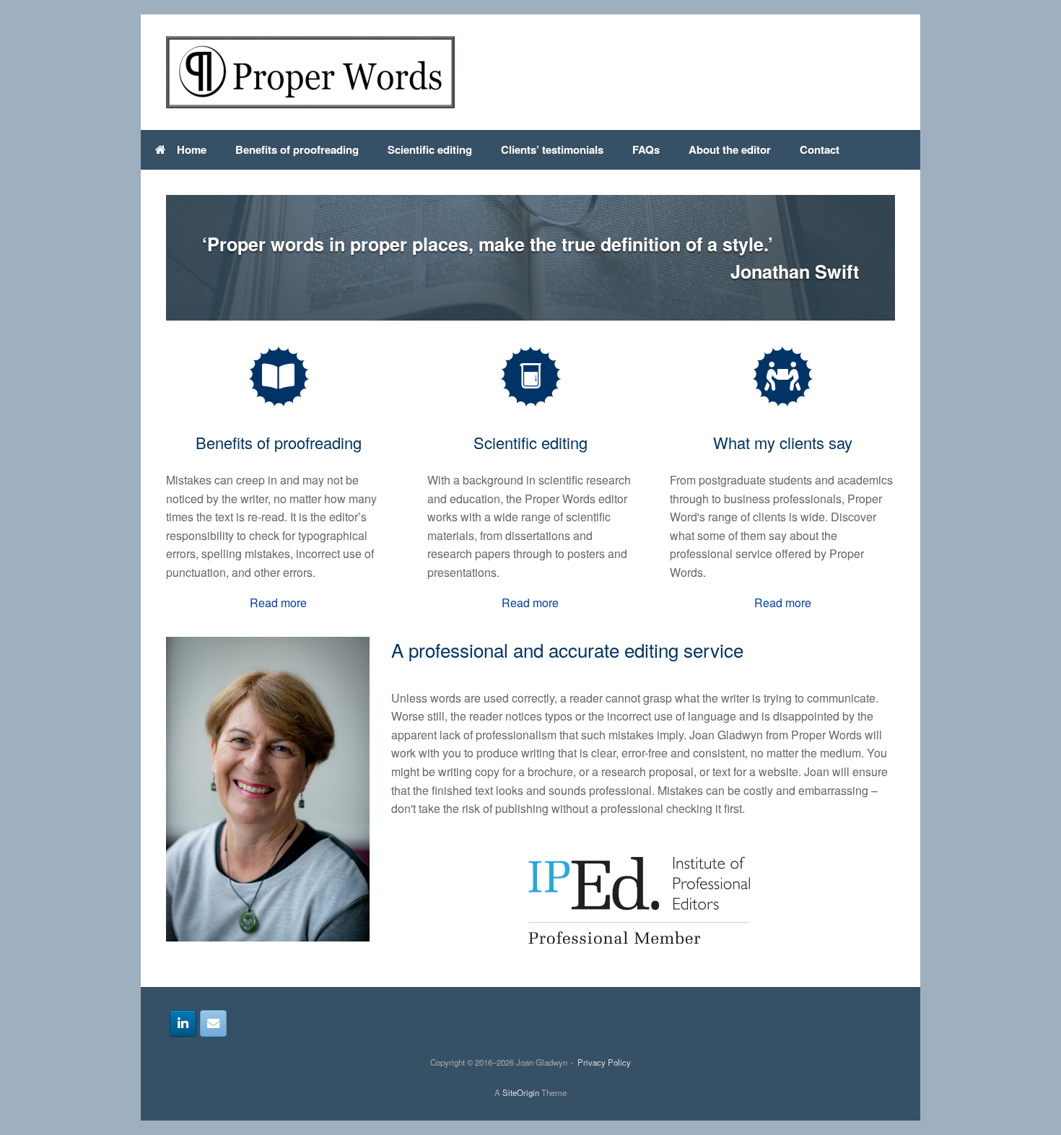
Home (191, 149)
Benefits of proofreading (297, 149)
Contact (819, 149)
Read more (278, 602)
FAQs (646, 149)
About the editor (730, 149)
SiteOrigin (520, 1092)
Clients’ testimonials (552, 149)
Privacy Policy (604, 1062)
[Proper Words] (310, 72)
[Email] (213, 1024)
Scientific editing (430, 149)
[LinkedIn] (183, 1024)
